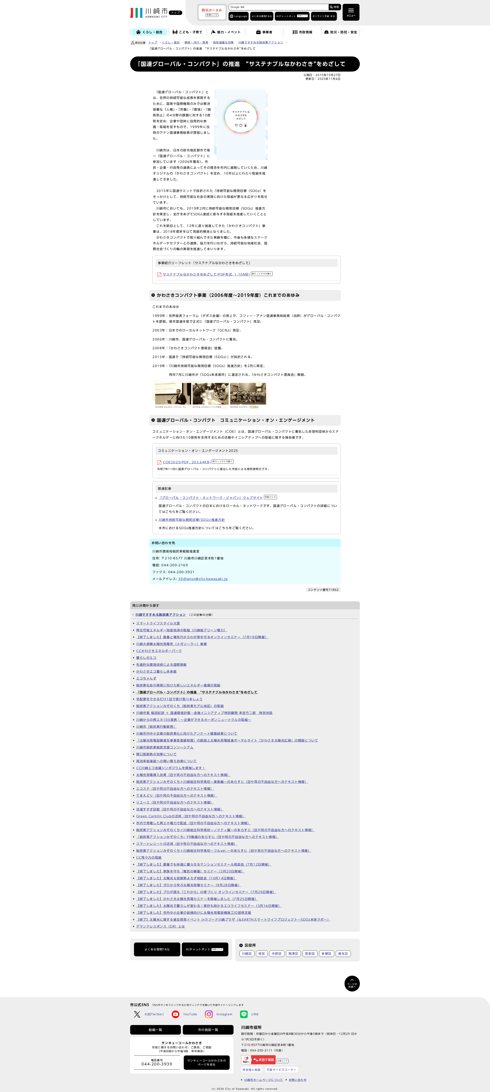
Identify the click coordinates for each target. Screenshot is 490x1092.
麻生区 (343, 953)
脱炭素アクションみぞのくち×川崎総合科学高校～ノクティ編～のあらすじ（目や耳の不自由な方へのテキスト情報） (225, 830)
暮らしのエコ (146, 657)
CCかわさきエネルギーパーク (159, 650)
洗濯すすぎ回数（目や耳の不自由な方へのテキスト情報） (180, 809)
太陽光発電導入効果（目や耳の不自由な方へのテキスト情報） (183, 774)
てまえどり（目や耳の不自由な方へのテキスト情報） (176, 795)
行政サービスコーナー (282, 1069)
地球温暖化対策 (223, 42)
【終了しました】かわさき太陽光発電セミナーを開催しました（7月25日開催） (197, 898)
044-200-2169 (174, 565)
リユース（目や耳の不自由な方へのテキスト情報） (175, 802)
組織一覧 (155, 1029)
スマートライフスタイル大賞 (158, 623)
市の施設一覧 (208, 1029)
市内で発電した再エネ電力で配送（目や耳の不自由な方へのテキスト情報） (193, 823)
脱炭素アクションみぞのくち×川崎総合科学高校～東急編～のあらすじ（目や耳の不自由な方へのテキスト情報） (222, 781)
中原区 (277, 953)
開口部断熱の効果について (156, 754)
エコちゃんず (146, 678)
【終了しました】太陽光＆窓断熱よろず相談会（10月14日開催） (186, 878)
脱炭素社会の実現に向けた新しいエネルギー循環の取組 (178, 685)
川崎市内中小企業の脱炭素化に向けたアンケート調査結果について (186, 733)
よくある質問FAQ (157, 949)
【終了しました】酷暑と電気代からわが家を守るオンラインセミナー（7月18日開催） (202, 637)
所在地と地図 (252, 1069)
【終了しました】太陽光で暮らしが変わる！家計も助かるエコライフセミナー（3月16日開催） (209, 905)
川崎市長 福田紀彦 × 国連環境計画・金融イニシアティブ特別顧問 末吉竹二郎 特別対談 (204, 712)
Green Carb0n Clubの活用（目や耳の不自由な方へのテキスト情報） (191, 816)
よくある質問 (262, 16)
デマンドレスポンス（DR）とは (160, 926)
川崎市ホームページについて (263, 1079)
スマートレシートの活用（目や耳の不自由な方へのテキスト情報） (186, 843)
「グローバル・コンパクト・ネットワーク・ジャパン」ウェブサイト (217, 497)
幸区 (261, 953)
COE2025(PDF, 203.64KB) (198, 462)
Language (240, 16)
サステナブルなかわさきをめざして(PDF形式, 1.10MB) (217, 274)
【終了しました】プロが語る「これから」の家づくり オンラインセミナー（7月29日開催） (206, 892)
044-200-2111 (261, 1050)
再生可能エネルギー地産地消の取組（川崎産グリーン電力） (181, 630)
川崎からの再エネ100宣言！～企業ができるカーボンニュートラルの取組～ (193, 719)
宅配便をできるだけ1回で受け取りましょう (169, 699)
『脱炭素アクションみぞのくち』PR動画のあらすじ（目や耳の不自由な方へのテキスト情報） (207, 836)
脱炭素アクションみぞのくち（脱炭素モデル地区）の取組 (180, 706)
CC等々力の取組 (149, 857)
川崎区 (247, 953)
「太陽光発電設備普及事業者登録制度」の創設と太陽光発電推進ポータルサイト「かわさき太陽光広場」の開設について (227, 740)
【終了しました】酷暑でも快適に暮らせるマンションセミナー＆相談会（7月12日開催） (204, 864)
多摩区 (327, 953)
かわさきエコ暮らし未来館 (156, 671)
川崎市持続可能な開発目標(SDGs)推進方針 (192, 519)
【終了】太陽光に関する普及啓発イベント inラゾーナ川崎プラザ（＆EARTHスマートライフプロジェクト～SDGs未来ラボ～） (233, 919)
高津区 (293, 953)
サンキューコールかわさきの (206, 1062)
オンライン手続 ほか (324, 16)
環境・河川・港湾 (196, 42)
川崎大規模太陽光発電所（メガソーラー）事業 (171, 644)
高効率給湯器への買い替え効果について (166, 761)
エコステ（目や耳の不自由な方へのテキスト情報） (175, 788)
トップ (152, 42)
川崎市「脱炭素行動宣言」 (156, 726)
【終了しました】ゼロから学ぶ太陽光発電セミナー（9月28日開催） (188, 885)
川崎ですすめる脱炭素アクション (260, 42)
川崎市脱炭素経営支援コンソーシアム (165, 747)
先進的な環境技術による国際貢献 (161, 664)
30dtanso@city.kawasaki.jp (203, 578)
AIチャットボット (291, 16)
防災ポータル (212, 12)
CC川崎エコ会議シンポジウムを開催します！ (171, 768)
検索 (336, 7)
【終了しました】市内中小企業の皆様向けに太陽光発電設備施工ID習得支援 (193, 912)
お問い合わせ (298, 1079)
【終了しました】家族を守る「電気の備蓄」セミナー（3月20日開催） (190, 871)
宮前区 (310, 953)
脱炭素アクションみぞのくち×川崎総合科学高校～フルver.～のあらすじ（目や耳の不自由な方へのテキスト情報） (223, 850)
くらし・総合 (171, 42)
